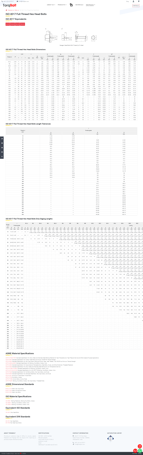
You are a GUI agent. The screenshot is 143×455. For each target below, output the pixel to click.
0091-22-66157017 (8, 1)
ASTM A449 (9, 361)
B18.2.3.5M (9, 392)
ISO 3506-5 (9, 404)
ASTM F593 (9, 373)
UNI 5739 (17, 24)
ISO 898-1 (8, 401)
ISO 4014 (8, 412)
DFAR (39, 443)
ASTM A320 (9, 366)
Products (61, 5)
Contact (136, 5)
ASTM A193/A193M (11, 358)
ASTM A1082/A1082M (11, 368)
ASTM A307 (9, 359)
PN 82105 (12, 24)
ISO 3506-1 (9, 402)
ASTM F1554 (9, 379)
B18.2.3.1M (9, 388)
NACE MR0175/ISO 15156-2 (45, 439)
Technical (90, 5)
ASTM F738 (9, 377)
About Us (50, 5)
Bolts (16, 10)
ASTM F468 (9, 372)
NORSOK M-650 (42, 441)
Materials (79, 5)
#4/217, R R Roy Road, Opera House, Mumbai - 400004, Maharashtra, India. (81, 437)
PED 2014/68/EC (43, 437)
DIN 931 (8, 421)
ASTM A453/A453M (11, 363)
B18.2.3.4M (9, 390)
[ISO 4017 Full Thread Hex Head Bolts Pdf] (140, 446)
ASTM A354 (9, 365)
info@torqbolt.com (24, 1)
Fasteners (10, 10)
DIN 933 (7, 24)
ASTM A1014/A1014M (11, 370)
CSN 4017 (22, 24)
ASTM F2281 (9, 381)
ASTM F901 (9, 375)
